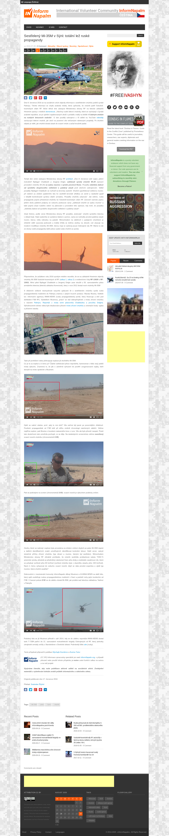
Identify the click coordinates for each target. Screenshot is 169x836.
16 (81, 810)
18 (61, 814)
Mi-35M (34, 705)
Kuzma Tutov (75, 652)
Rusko (91, 812)
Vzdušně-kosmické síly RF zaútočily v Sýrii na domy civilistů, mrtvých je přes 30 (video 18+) (88, 740)
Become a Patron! (125, 186)
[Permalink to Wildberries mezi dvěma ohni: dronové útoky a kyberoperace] (27, 751)
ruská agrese (101, 812)
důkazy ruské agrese (105, 803)
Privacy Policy (35, 832)
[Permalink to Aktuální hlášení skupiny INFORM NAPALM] (110, 268)
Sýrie (91, 46)
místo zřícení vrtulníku (75, 306)
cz (37, 51)
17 (57, 814)
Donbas (109, 799)
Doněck (91, 803)
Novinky (40, 27)
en (53, 51)
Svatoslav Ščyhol (37, 684)
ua (41, 51)
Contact (63, 27)
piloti (42, 705)
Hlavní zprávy (62, 46)
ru (25, 51)
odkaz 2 (71, 279)
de (34, 51)
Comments (138, 261)
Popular (113, 261)
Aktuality (51, 46)
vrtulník (56, 705)
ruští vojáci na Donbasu (97, 816)
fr (29, 51)
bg (61, 51)
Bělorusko (92, 799)
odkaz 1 (63, 279)
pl (45, 51)
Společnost (83, 46)
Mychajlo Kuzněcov (60, 652)
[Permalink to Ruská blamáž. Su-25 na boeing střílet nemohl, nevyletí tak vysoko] (110, 280)
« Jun (57, 824)
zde (85, 644)
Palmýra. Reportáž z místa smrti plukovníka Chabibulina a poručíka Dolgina (68, 303)
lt (56, 51)
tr (48, 51)
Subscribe (116, 250)
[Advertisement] (126, 346)
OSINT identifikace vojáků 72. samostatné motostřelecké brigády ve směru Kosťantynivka (46, 737)
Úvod (28, 27)
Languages (60, 832)
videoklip (100, 118)
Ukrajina (91, 820)
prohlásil (69, 179)
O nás (51, 27)
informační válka (94, 807)
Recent (125, 261)
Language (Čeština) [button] (31, 2)
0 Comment (41, 46)
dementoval (50, 112)
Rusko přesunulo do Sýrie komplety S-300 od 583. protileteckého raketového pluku (88, 725)
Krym (105, 807)
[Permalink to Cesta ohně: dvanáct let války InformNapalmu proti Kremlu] (27, 725)
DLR (101, 799)
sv (65, 51)
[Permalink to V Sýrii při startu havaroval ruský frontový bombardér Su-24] (69, 754)
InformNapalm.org (88, 657)
